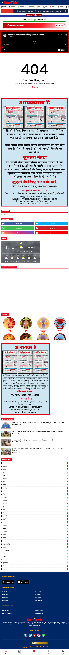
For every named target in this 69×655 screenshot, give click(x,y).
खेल (39, 7)
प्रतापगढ (35, 500)
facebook (19, 224)
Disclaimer (39, 613)
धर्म (46, 7)
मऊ (35, 522)
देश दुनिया (6, 600)
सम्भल (35, 556)
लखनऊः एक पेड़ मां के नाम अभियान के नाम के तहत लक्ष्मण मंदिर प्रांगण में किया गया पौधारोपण (37, 431)
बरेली (35, 510)
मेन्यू (63, 653)
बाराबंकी (35, 516)
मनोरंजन (31, 7)
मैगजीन (38, 592)
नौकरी (35, 494)
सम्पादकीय (5, 214)
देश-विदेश (22, 7)
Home (36, 87)
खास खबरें (39, 600)
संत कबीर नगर (35, 550)
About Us (6, 610)
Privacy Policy (7, 613)
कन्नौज (35, 475)
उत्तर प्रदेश (13, 7)
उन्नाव (35, 472)
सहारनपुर (35, 560)
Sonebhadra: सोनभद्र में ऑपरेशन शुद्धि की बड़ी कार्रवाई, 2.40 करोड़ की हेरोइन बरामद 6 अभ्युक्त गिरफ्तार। (37, 449)
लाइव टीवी (33, 653)
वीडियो (19, 653)
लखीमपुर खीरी (35, 544)
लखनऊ (35, 541)
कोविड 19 (38, 597)
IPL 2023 (5, 595)
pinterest (53, 228)
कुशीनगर (35, 478)
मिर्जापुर (35, 528)
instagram (19, 233)
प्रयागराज (35, 503)
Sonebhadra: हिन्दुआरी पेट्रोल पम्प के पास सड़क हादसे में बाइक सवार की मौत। (33, 440)
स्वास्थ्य (53, 7)
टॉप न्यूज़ (5, 592)
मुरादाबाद (35, 531)
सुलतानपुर (35, 563)
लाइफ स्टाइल (35, 547)
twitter (53, 224)
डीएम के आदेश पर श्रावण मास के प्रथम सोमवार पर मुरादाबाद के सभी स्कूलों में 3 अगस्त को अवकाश (38, 423)
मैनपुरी (35, 535)
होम (6, 653)
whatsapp (19, 228)
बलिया (35, 513)
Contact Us (39, 610)
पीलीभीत (35, 497)
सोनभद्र (35, 566)
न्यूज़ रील (49, 653)
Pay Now (60, 25)
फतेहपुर (35, 506)
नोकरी (61, 7)
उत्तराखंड (35, 469)
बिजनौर (35, 519)
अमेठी (35, 463)
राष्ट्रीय (4, 7)
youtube (52, 233)
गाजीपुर (35, 485)
